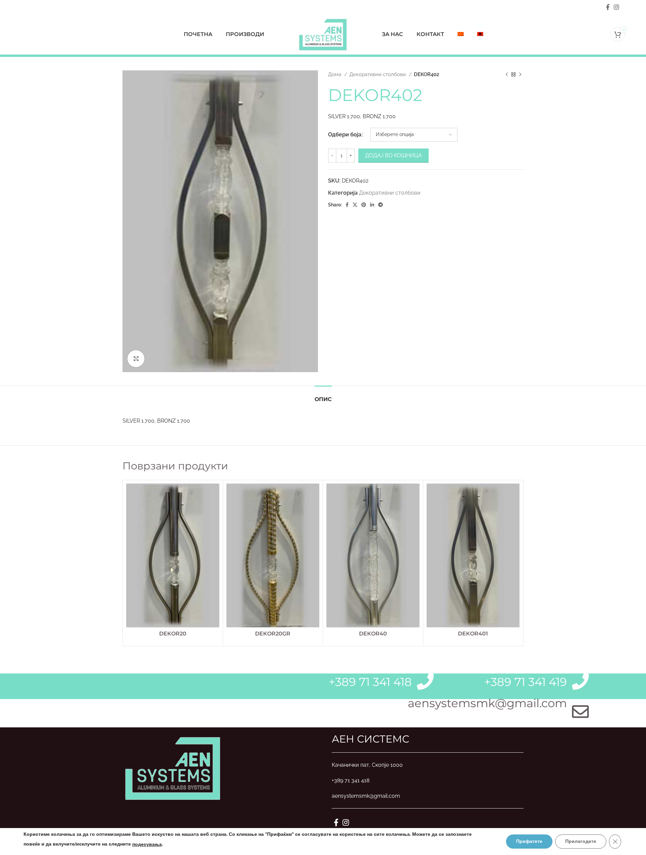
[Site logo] (323, 34)
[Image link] (172, 767)
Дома (335, 74)
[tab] (323, 396)
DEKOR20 (172, 633)
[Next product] (520, 74)
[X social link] (355, 204)
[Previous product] (506, 74)
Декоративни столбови (378, 74)
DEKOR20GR (272, 633)
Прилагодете (580, 841)
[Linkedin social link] (372, 204)
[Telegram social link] (380, 204)
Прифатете (529, 841)
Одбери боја (344, 134)
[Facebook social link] (608, 7)
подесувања (147, 844)
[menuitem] (461, 34)
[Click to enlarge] (136, 358)
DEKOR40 (373, 633)
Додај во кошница (393, 155)
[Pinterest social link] (363, 204)
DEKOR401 (473, 633)
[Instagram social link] (616, 7)
